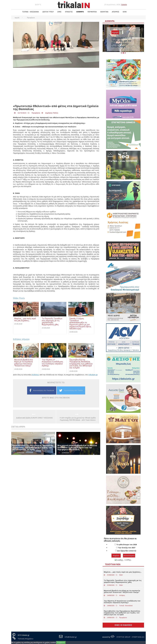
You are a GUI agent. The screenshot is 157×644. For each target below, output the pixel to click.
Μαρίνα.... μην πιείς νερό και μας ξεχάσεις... (123, 572)
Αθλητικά (104, 12)
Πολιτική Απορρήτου (25, 639)
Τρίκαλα (124, 4)
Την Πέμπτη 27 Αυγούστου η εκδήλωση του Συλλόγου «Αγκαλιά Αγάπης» (122, 602)
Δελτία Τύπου (48, 12)
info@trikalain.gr (71, 637)
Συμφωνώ (61, 642)
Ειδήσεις (35, 375)
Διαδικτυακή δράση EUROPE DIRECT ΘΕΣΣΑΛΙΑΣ (34, 418)
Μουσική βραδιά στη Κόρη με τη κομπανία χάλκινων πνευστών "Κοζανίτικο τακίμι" (122, 591)
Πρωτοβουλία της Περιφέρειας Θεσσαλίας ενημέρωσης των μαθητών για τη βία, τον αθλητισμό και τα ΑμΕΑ (32, 447)
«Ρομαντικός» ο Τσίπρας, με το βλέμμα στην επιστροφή (121, 42)
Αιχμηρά (80, 12)
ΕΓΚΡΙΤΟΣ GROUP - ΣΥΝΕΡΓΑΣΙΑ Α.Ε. (130, 637)
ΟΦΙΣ (59, 12)
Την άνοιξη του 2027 (126, 548)
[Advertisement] (56, 86)
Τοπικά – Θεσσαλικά (30, 12)
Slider (121, 575)
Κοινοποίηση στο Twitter (73, 390)
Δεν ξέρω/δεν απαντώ (126, 551)
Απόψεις (115, 12)
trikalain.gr (93, 375)
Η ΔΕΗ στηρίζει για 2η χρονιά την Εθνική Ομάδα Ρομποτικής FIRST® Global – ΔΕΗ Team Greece (78, 419)
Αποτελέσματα (129, 555)
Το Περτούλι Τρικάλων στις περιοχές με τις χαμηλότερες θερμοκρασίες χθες (122, 581)
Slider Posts (19, 298)
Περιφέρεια (92, 12)
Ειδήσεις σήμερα (21, 339)
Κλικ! (125, 12)
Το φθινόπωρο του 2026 (126, 544)
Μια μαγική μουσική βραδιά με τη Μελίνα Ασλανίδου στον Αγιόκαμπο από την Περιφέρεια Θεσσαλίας (77, 447)
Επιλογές (69, 12)
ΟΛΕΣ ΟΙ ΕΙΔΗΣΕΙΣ (123, 625)
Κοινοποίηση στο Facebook (43, 390)
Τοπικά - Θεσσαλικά (126, 606)
